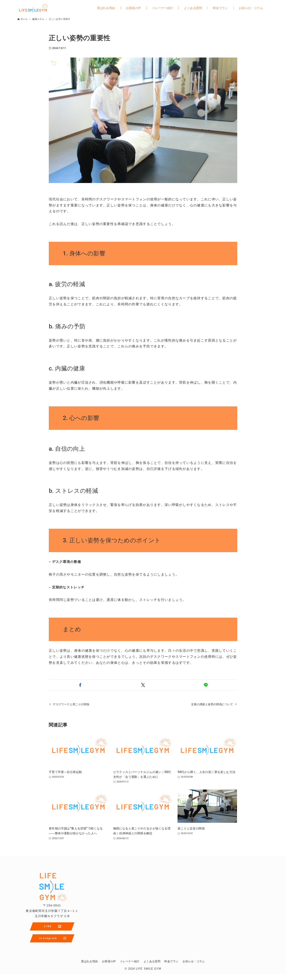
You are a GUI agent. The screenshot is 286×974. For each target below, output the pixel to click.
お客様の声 (109, 961)
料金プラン (171, 961)
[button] (80, 685)
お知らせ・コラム (194, 961)
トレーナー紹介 (130, 961)
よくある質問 (152, 961)
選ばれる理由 (89, 961)
